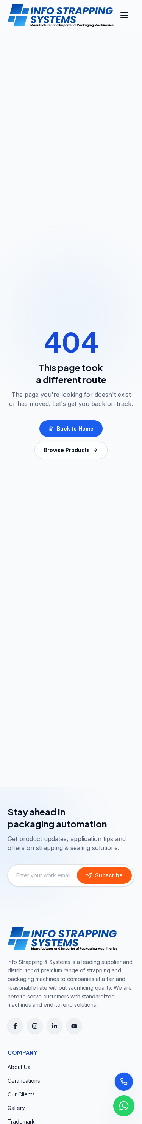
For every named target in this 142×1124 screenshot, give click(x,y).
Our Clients (21, 1094)
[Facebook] (15, 1026)
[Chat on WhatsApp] (123, 1105)
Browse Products (67, 450)
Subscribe (109, 875)
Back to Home (75, 428)
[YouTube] (74, 1026)
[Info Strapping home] (61, 15)
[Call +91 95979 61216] (124, 1082)
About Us (19, 1067)
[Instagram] (34, 1026)
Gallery (16, 1108)
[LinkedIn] (54, 1026)
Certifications (24, 1080)
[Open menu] (124, 15)
